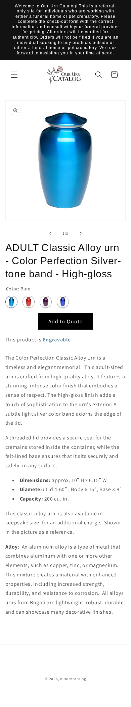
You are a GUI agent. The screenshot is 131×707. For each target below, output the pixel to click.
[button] (14, 74)
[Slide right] (80, 233)
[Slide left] (50, 233)
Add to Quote (65, 321)
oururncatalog (73, 678)
